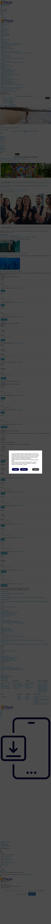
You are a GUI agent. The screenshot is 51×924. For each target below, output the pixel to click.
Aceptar (15, 469)
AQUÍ (13, 461)
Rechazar (24, 469)
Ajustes (35, 469)
